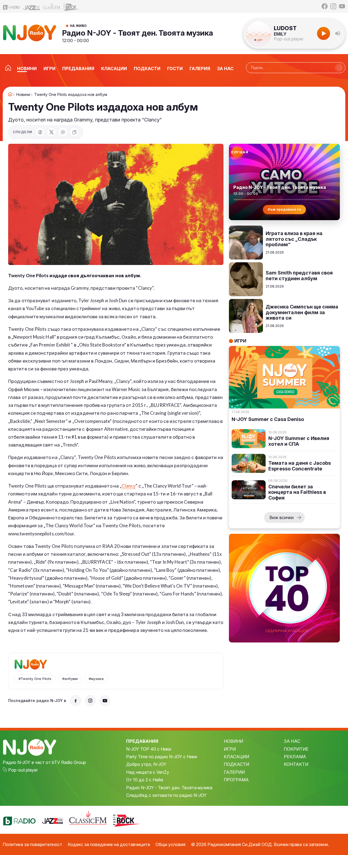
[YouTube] (342, 6)
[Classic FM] (51, 6)
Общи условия (170, 844)
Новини (23, 94)
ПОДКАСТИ (236, 764)
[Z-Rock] (71, 6)
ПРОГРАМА (236, 779)
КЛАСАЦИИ (236, 756)
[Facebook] (324, 6)
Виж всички (281, 517)
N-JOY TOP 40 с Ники (148, 749)
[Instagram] (333, 6)
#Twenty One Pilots (34, 678)
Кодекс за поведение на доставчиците (109, 844)
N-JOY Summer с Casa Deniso (268, 419)
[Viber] (63, 132)
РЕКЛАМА (295, 756)
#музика (96, 678)
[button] (338, 33)
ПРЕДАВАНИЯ (142, 741)
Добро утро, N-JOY (146, 764)
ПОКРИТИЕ (296, 749)
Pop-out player (288, 38)
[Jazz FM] (31, 6)
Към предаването (284, 209)
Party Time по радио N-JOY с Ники (161, 756)
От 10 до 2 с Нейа (144, 779)
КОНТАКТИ (296, 764)
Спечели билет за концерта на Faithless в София (297, 492)
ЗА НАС (292, 741)
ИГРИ (230, 749)
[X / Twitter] (51, 132)
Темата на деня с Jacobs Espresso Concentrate (299, 466)
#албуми (70, 678)
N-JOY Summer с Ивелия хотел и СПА (298, 441)
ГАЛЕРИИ (234, 772)
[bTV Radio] (11, 6)
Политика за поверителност (32, 844)
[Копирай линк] (74, 132)
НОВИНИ (233, 741)
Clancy (129, 486)
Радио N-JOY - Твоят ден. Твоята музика (137, 33)
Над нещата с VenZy (147, 772)
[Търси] (339, 67)
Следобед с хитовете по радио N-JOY (166, 795)
